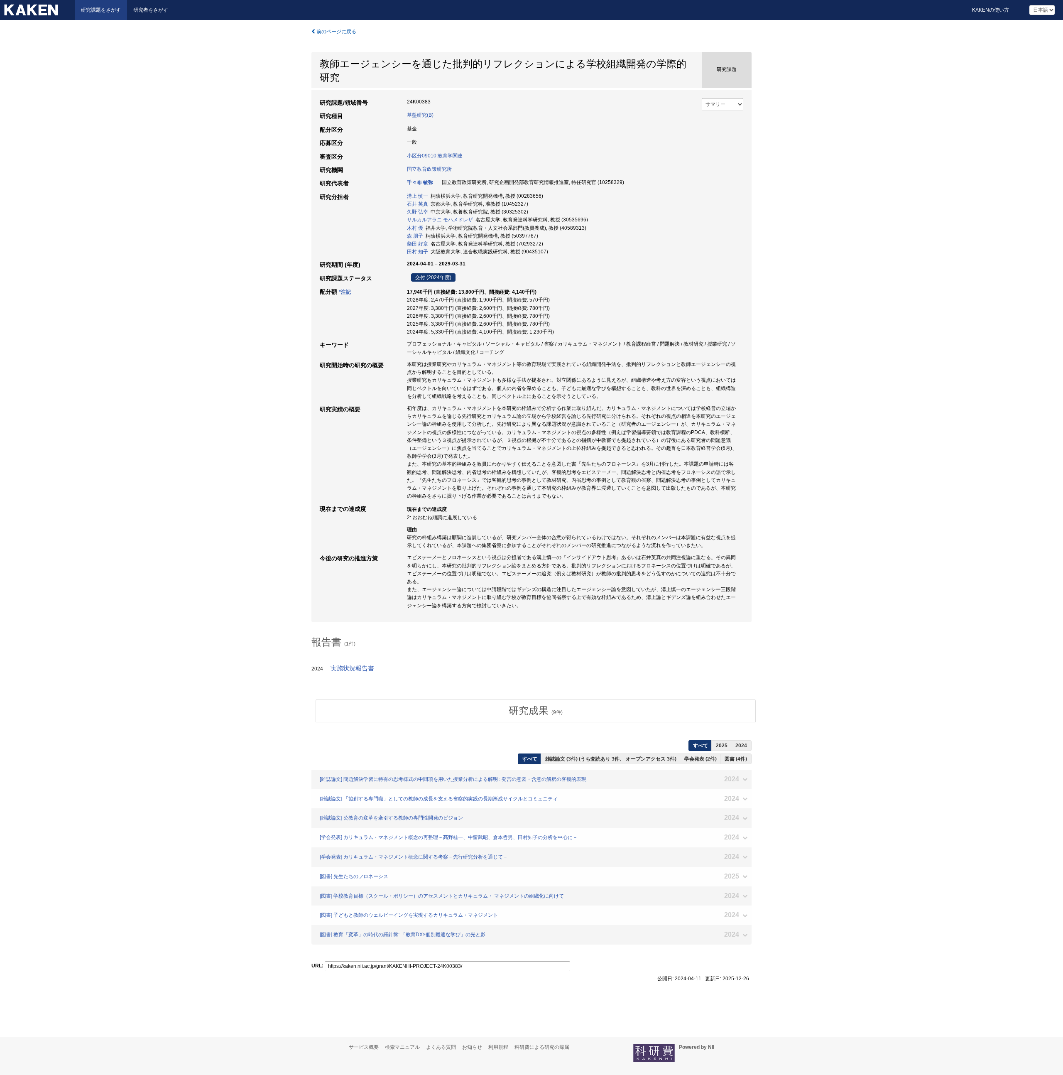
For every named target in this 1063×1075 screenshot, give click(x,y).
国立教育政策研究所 (429, 169)
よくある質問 (441, 1047)
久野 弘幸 (417, 212)
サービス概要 (364, 1047)
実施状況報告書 (352, 668)
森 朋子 (415, 236)
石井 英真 (417, 204)
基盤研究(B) (420, 115)
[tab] (536, 710)
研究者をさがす (150, 10)
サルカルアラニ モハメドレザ (440, 220)
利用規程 (498, 1047)
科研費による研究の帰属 (541, 1047)
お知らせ (472, 1047)
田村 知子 (417, 252)
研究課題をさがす (101, 10)
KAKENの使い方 (990, 10)
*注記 (345, 292)
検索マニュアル (402, 1047)
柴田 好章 (417, 244)
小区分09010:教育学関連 (435, 156)
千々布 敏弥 (420, 182)
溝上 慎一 (417, 196)
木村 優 (415, 228)
